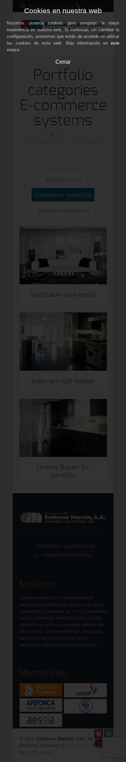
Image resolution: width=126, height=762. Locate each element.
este (115, 43)
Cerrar (63, 62)
